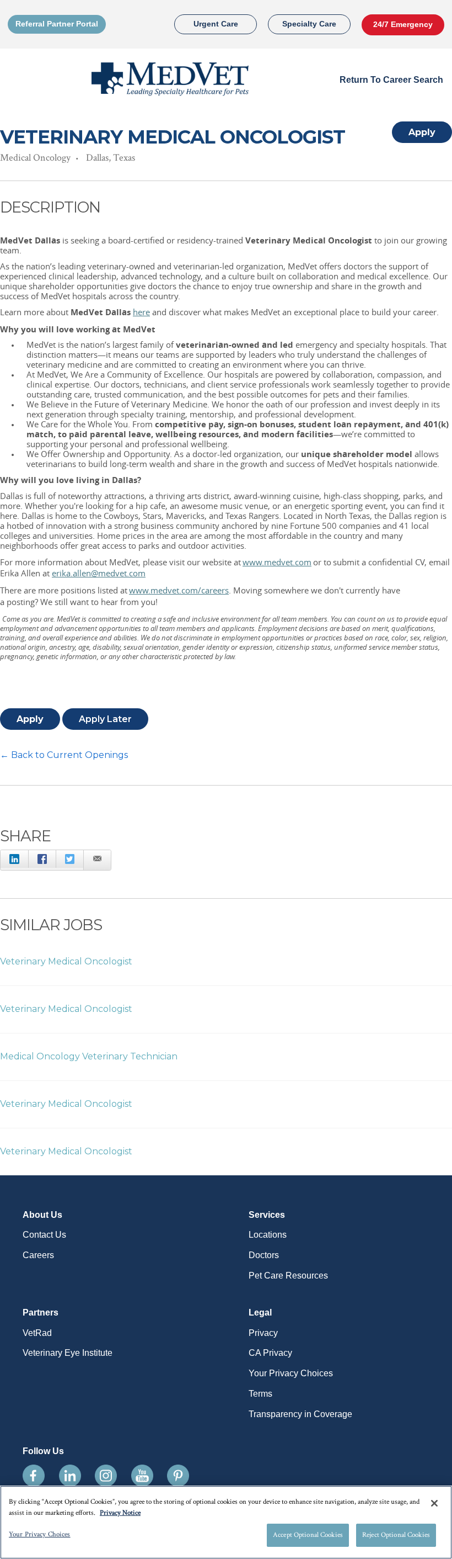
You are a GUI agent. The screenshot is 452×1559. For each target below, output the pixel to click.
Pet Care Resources (288, 1275)
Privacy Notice (120, 1513)
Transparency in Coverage (300, 1414)
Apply (421, 132)
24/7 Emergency (403, 24)
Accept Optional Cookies (308, 1535)
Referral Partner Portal (56, 23)
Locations (268, 1234)
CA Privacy (270, 1353)
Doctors (264, 1255)
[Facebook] (42, 859)
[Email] (97, 860)
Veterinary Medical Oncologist (66, 961)
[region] (226, 1522)
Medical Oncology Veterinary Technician (88, 1056)
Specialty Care (309, 23)
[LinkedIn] (14, 859)
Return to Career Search (391, 79)
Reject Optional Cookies (396, 1535)
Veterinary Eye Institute (67, 1353)
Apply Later (105, 719)
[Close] (434, 1503)
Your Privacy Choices (291, 1373)
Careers (38, 1255)
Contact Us (44, 1234)
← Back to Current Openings (64, 755)
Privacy (263, 1333)
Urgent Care (215, 23)
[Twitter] (69, 859)
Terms (260, 1393)
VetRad (37, 1333)
